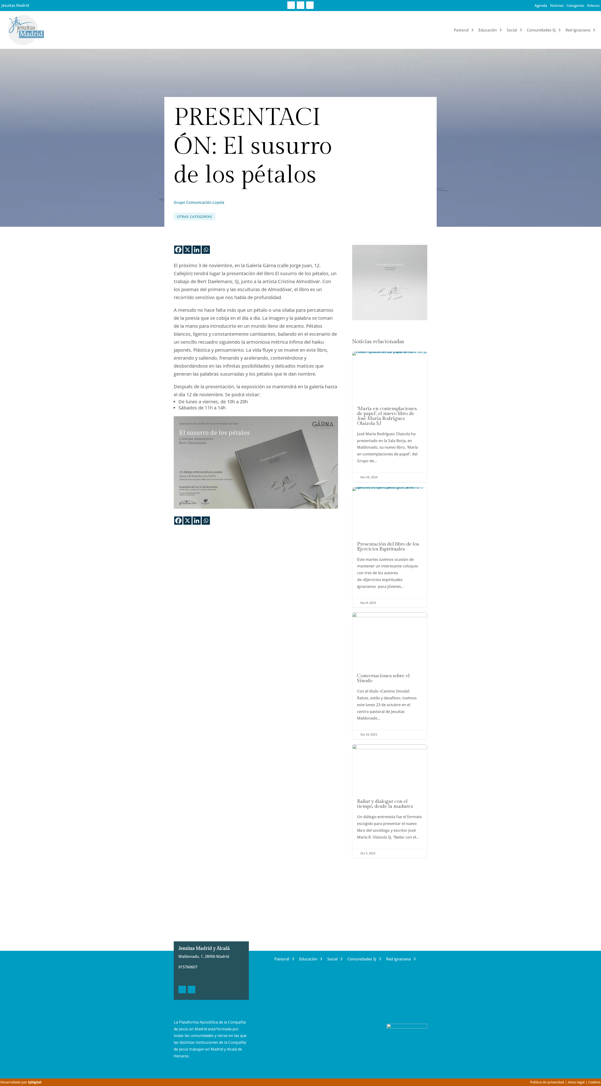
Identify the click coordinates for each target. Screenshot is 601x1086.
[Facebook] (178, 250)
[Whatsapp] (206, 250)
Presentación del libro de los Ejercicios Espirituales (389, 547)
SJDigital (34, 1082)
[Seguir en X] (300, 5)
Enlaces (593, 5)
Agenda (541, 5)
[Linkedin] (197, 250)
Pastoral (461, 30)
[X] (187, 250)
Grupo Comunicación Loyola (199, 202)
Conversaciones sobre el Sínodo (389, 675)
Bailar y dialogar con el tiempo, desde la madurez (389, 801)
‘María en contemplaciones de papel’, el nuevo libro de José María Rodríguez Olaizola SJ (389, 417)
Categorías (575, 5)
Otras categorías (194, 216)
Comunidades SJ (541, 30)
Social (512, 30)
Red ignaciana (578, 30)
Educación (487, 30)
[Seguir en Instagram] (310, 5)
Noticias (557, 5)
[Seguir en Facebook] (291, 5)
